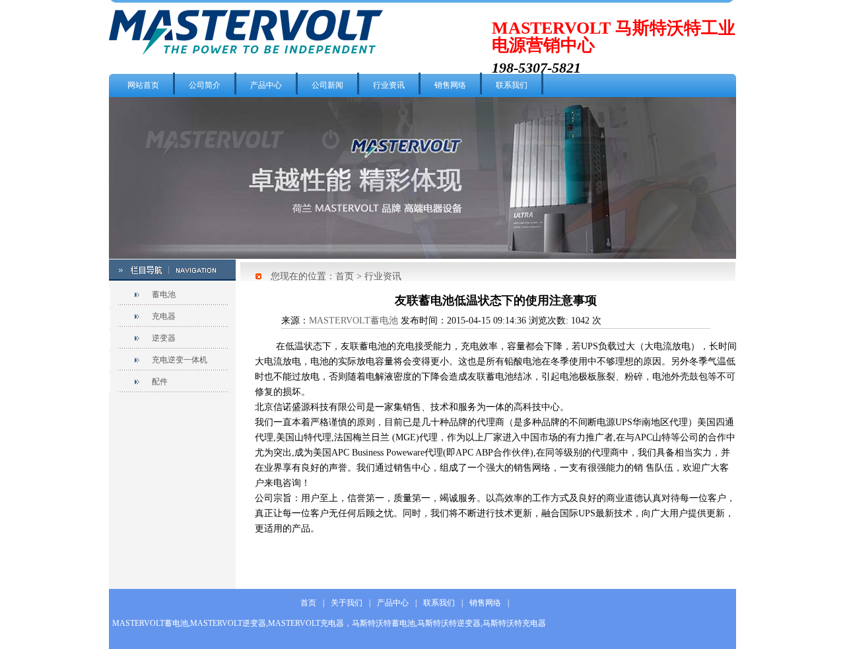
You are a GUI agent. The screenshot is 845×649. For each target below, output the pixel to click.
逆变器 (164, 338)
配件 (160, 381)
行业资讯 (389, 85)
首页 (344, 276)
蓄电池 (164, 294)
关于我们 (346, 602)
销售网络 (450, 85)
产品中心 (266, 85)
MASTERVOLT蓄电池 (353, 320)
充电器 (164, 316)
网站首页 (143, 85)
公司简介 (204, 85)
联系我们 (511, 85)
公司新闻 (327, 85)
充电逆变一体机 (179, 359)
